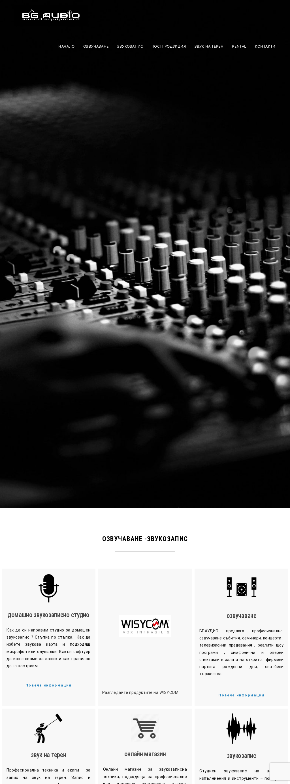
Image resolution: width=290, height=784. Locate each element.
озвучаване (242, 616)
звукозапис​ (241, 756)
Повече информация (48, 685)
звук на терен (48, 755)
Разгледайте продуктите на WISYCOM (140, 692)
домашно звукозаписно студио (48, 615)
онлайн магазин (145, 754)
